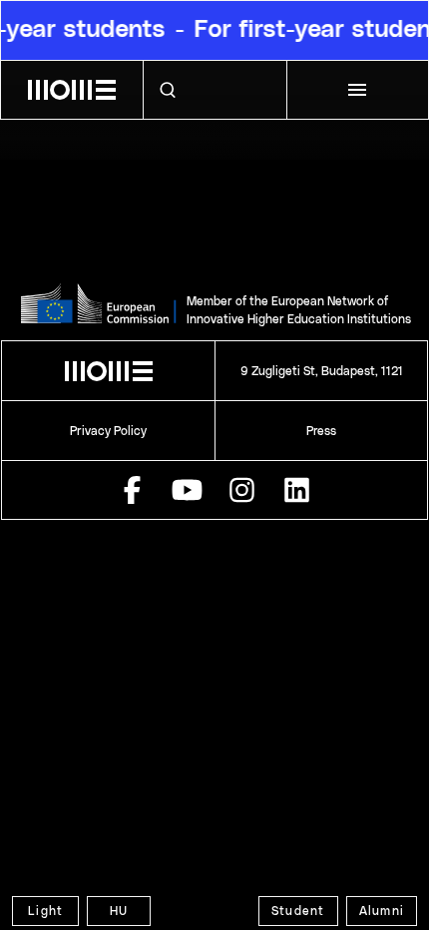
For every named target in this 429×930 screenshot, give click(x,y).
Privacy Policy (108, 431)
